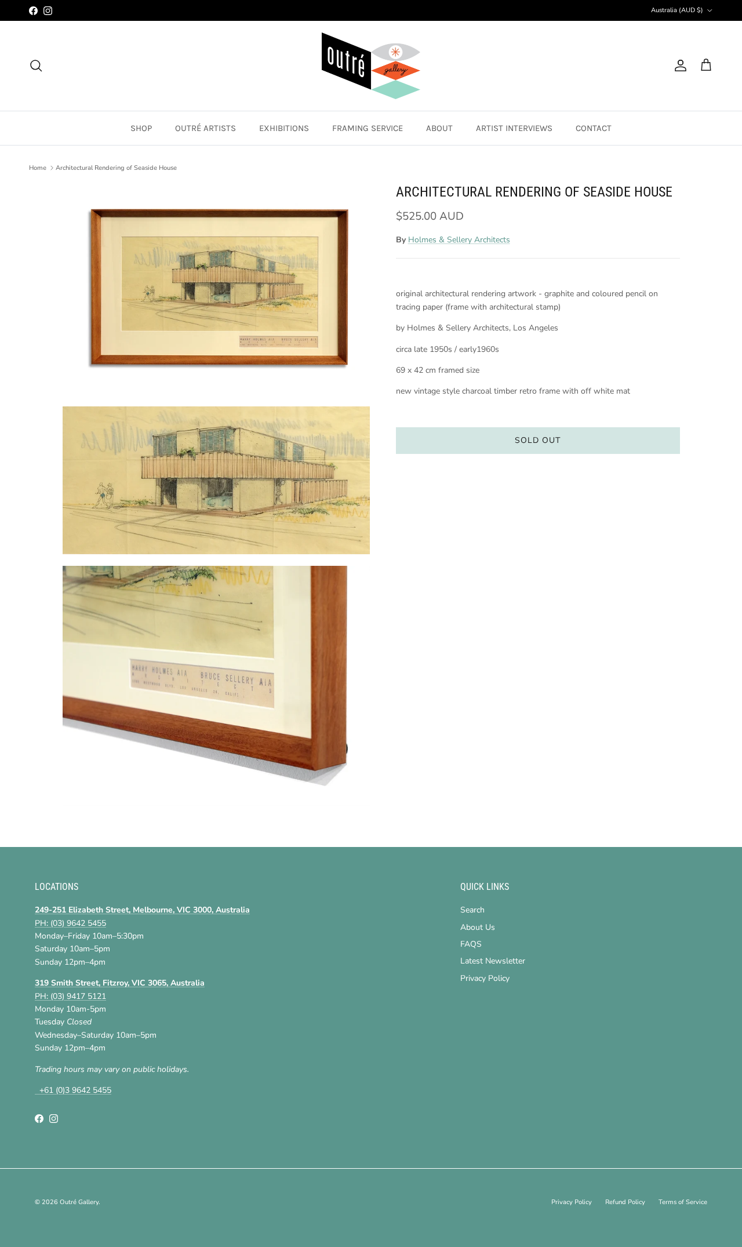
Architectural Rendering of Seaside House (116, 167)
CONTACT (594, 128)
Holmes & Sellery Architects (459, 239)
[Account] (678, 65)
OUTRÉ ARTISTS (205, 128)
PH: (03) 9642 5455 (70, 923)
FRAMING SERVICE (367, 128)
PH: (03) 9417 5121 (70, 996)
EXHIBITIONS (284, 128)
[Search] (36, 65)
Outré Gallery (79, 1202)
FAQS (471, 944)
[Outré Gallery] (371, 65)
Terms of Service (683, 1202)
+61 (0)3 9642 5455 (73, 1090)
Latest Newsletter (492, 960)
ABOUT (439, 128)
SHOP (141, 128)
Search (472, 909)
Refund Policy (625, 1202)
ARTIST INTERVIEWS (514, 128)
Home (37, 167)
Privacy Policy (485, 978)
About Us (477, 927)
